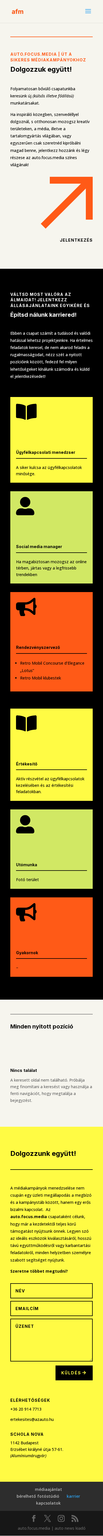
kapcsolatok (48, 1503)
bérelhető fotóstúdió (38, 1496)
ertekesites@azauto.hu (32, 1419)
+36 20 (17, 1409)
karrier (73, 1496)
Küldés (71, 1372)
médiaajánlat (48, 1489)
